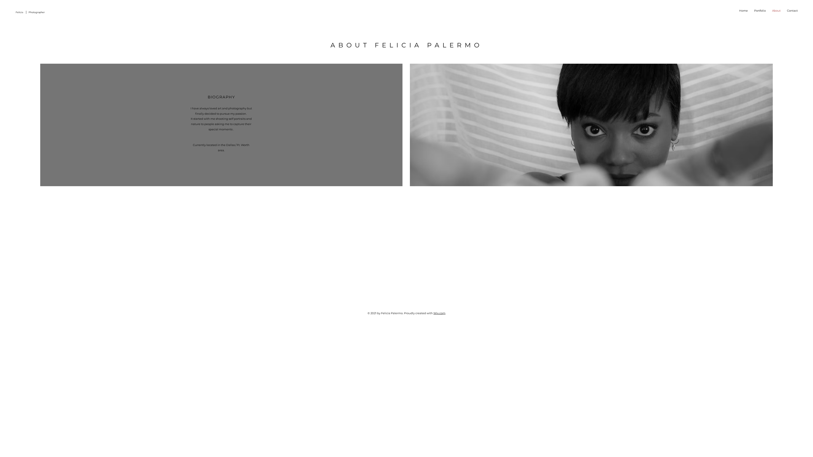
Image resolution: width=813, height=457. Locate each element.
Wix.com (439, 313)
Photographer (37, 12)
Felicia (19, 12)
